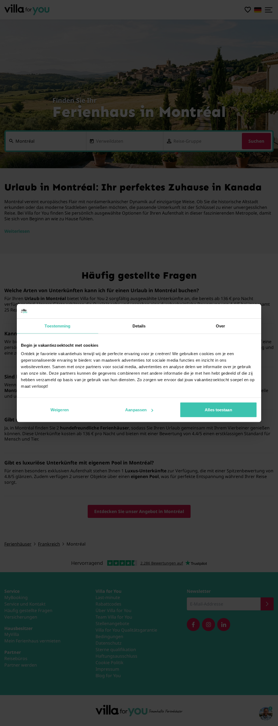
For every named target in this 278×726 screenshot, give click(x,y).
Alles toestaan (218, 409)
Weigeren (59, 409)
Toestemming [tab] (57, 325)
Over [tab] (220, 325)
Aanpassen (136, 409)
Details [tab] (139, 325)
